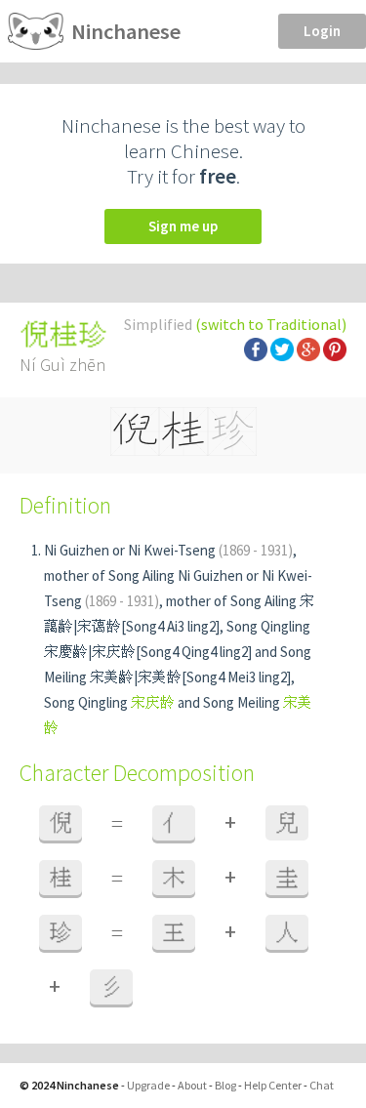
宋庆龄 (153, 702)
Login (322, 30)
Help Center (273, 1085)
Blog (225, 1085)
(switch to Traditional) (270, 324)
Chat (321, 1085)
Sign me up (183, 226)
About (192, 1085)
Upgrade (148, 1085)
